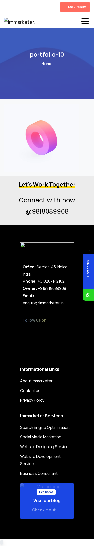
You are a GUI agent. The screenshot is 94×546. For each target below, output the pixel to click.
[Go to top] (1, 542)
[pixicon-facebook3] (35, 331)
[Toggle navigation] (85, 21)
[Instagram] (31, 7)
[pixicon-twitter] (44, 331)
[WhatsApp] (88, 295)
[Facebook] (9, 7)
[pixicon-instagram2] (25, 331)
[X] (16, 7)
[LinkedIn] (24, 7)
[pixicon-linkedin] (54, 331)
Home (47, 63)
